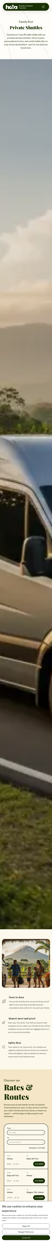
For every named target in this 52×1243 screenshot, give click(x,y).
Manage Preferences (26, 1232)
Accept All (26, 1238)
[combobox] (26, 1132)
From (9, 1128)
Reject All (26, 1226)
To (8, 1138)
